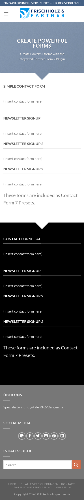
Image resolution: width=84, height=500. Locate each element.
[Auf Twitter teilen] (38, 436)
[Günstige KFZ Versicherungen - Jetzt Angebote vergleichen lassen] (42, 13)
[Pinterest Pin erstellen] (54, 436)
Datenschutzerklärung (33, 487)
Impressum (63, 487)
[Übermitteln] (76, 464)
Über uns (15, 484)
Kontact (68, 484)
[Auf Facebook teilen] (30, 436)
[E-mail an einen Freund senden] (46, 436)
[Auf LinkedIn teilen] (62, 436)
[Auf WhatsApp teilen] (22, 436)
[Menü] (6, 13)
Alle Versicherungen (41, 484)
